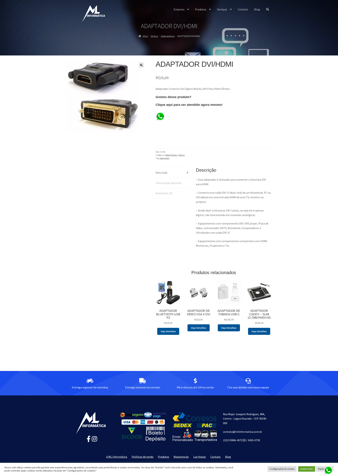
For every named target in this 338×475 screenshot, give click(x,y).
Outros (154, 36)
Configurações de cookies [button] (282, 468)
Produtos (200, 9)
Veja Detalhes (168, 331)
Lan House (199, 456)
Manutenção (181, 456)
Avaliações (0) (164, 193)
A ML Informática (116, 456)
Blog (257, 9)
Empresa (179, 9)
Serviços (222, 9)
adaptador (164, 158)
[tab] (173, 173)
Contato (243, 9)
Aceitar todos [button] (306, 468)
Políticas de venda (142, 456)
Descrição (161, 172)
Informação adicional (168, 183)
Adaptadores (168, 36)
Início (145, 36)
